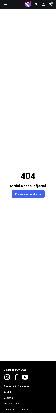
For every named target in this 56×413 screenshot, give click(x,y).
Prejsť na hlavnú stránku (28, 194)
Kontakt (8, 392)
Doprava (8, 397)
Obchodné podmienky (16, 409)
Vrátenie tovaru (12, 403)
